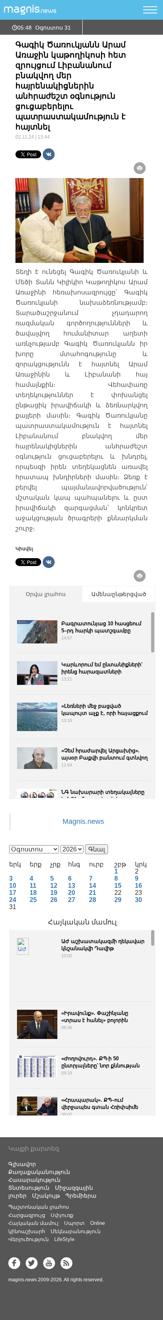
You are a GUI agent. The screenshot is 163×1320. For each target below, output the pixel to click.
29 (117, 899)
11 (33, 885)
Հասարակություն (34, 1180)
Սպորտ (74, 1223)
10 (12, 885)
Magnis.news (83, 821)
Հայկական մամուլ (82, 922)
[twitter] (32, 1263)
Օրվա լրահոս (46, 594)
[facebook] (14, 1263)
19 (53, 892)
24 (12, 899)
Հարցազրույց (26, 1215)
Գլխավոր (22, 1164)
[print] (140, 168)
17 (12, 892)
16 (138, 885)
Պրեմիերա (81, 1195)
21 (92, 892)
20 (71, 892)
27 (71, 899)
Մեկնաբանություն (75, 1231)
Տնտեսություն (28, 1188)
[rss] (66, 1263)
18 (33, 892)
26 (53, 899)
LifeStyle (64, 1239)
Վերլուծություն (28, 1239)
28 (92, 899)
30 (138, 899)
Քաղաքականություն (39, 1172)
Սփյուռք (62, 1215)
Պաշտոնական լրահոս (38, 1207)
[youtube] (49, 1263)
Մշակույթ (46, 1195)
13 (71, 885)
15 (117, 885)
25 (33, 899)
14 (92, 885)
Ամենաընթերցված (118, 594)
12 (53, 885)
